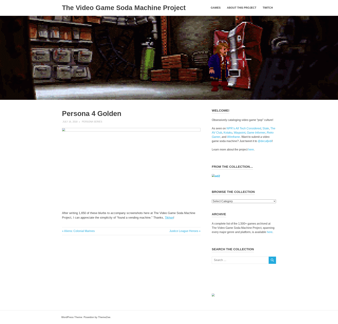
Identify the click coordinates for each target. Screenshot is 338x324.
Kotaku (228, 132)
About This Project (241, 7)
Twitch (268, 7)
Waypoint (239, 132)
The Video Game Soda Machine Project (124, 7)
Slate (265, 128)
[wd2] (216, 176)
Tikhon (169, 217)
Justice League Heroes (183, 230)
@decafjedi (265, 141)
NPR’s (244, 128)
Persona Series (92, 121)
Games (216, 7)
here (251, 149)
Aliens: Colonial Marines (79, 230)
